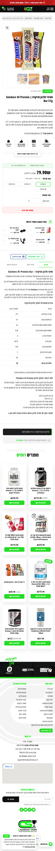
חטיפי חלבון (28, 18)
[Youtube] (25, 810)
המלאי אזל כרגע (27, 210)
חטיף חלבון (49, 110)
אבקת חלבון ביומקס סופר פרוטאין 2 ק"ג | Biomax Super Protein (14, 490)
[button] (7, 28)
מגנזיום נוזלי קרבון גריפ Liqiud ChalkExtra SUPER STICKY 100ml (40, 631)
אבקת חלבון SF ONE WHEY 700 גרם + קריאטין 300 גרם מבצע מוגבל (14, 537)
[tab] (46, 264)
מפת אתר (49, 683)
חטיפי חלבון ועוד (38, 18)
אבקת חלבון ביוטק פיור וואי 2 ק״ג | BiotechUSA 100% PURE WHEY (40, 584)
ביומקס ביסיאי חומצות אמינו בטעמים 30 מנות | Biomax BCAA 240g (14, 631)
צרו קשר (27, 736)
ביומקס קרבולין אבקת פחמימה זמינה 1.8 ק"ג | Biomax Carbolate (41, 490)
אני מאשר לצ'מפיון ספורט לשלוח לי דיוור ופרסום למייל (36, 804)
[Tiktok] (21, 810)
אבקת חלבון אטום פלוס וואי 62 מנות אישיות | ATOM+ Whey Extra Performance (40, 537)
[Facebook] (34, 810)
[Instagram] (30, 810)
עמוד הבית (48, 18)
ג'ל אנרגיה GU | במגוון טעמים (14, 582)
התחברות (19, 440)
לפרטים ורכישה (41, 502)
